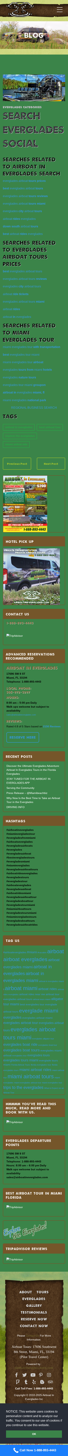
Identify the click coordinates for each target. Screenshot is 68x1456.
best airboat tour (50, 427)
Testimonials (34, 1312)
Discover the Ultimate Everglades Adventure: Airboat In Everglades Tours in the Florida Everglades (33, 769)
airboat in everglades (18, 427)
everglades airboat (24, 180)
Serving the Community (20, 787)
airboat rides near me (32, 994)
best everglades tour (32, 1004)
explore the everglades (20, 435)
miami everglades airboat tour (27, 1083)
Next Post (51, 464)
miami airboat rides (35, 1070)
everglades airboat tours (22, 271)
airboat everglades (19, 218)
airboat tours (24, 999)
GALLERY (34, 1305)
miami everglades (24, 400)
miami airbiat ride (16, 444)
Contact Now (34, 1326)
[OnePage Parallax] (25, 9)
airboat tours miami (41, 999)
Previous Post (17, 464)
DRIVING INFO (15, 807)
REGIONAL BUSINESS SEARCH (34, 407)
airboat (20, 226)
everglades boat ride (20, 1044)
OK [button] (34, 1433)
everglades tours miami (20, 1060)
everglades (19, 377)
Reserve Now (34, 1319)
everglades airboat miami (37, 1017)
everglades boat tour (47, 1045)
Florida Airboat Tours (20, 1065)
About (25, 1292)
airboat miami (21, 988)
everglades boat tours (21, 1050)
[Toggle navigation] (60, 9)
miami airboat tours (31, 1076)
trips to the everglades (23, 1087)
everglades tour (19, 1055)
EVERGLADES (34, 1299)
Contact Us (32, 1335)
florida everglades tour (41, 1065)
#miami (32, 952)
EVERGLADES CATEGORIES (22, 107)
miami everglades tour (31, 347)
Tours (43, 1292)
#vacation (42, 952)
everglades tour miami (21, 354)
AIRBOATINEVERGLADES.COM (34, 1367)
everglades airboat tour (20, 1023)
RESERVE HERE (23, 737)
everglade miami (38, 1011)
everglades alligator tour (43, 1039)
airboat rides (47, 989)
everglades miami (27, 369)
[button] (50, 1425)
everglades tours (38, 1055)
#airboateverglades (14, 952)
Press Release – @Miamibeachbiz (26, 792)
